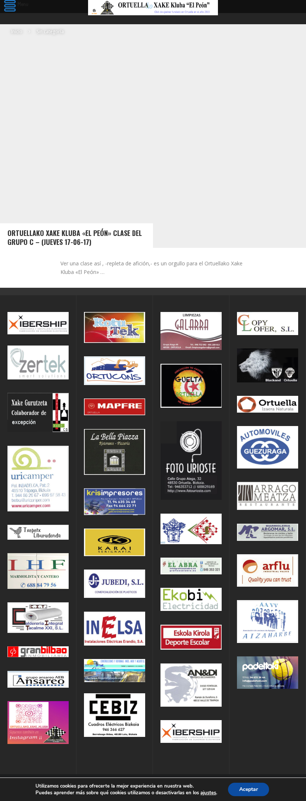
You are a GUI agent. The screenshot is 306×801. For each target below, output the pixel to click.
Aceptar (248, 789)
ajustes (208, 792)
